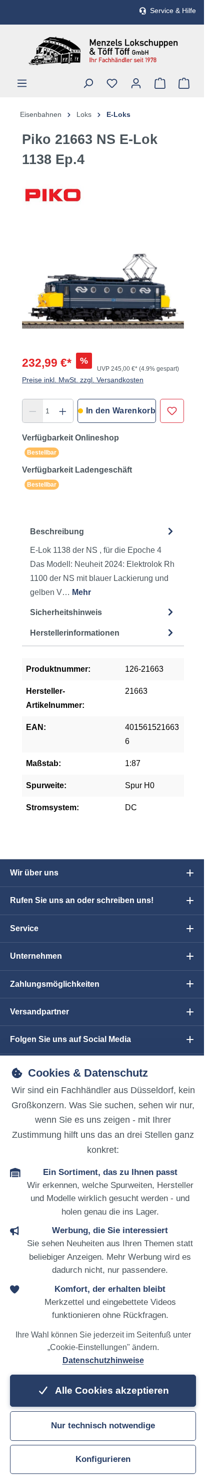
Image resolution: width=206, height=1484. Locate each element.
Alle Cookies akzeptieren (111, 1390)
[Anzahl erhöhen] (63, 411)
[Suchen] (88, 83)
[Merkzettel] (112, 83)
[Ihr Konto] (136, 83)
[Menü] (22, 83)
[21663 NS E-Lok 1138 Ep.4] (103, 288)
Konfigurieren (103, 1459)
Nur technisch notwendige (103, 1425)
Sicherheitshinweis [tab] (66, 612)
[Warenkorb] (184, 83)
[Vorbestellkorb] (160, 83)
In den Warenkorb (121, 410)
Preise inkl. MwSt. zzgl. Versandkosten (83, 380)
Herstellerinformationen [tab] (75, 633)
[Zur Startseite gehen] (103, 51)
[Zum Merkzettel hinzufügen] (172, 411)
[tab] (103, 561)
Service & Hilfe (173, 11)
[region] (103, 288)
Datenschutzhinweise (103, 1360)
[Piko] (103, 195)
